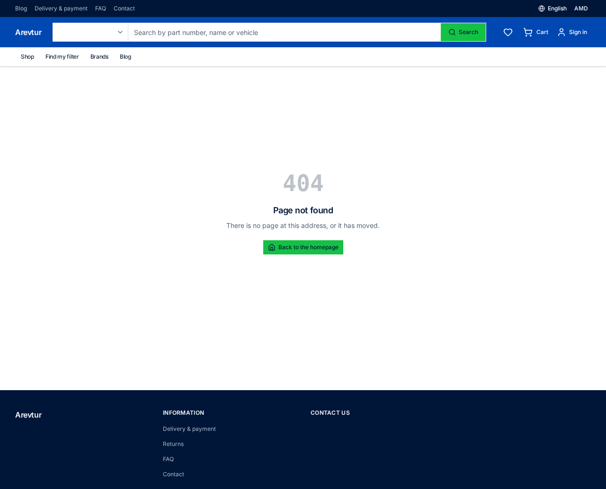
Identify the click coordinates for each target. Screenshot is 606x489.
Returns (173, 443)
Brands (99, 56)
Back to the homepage (308, 247)
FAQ (100, 8)
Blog (21, 8)
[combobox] (90, 32)
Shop (27, 56)
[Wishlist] (508, 32)
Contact (124, 8)
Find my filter (62, 56)
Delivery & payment (61, 8)
